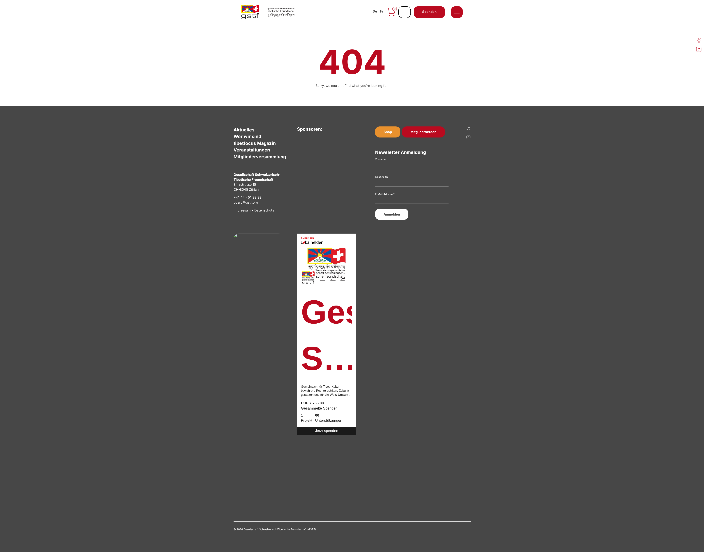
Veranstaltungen (252, 150)
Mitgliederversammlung (260, 156)
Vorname (380, 159)
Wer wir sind (247, 136)
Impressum (242, 210)
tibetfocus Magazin (255, 143)
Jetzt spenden (326, 431)
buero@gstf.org (246, 202)
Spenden (429, 12)
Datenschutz (264, 210)
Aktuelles (244, 130)
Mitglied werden (423, 132)
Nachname (381, 176)
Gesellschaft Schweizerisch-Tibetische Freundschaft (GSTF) (326, 337)
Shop (388, 132)
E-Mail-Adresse (385, 194)
